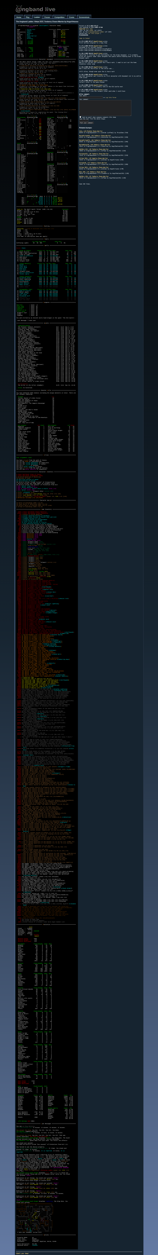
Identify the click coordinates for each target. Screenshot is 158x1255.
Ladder (37, 17)
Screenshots (84, 17)
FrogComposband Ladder (96, 32)
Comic (71, 17)
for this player (94, 33)
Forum (47, 17)
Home (18, 17)
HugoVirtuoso (98, 41)
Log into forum (111, 97)
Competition (59, 17)
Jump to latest (84, 38)
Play (27, 17)
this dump (86, 29)
